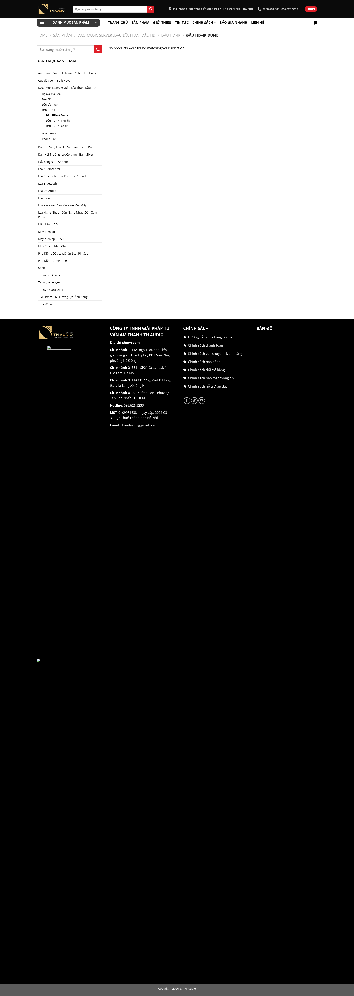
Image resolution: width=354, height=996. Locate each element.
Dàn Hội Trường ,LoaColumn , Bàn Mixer (65, 154)
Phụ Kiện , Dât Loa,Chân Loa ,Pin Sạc (63, 253)
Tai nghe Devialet (50, 275)
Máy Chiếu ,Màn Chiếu (53, 246)
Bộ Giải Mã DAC (51, 94)
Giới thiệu (162, 22)
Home (42, 35)
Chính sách (202, 22)
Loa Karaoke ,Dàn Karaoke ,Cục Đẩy (62, 205)
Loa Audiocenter (49, 169)
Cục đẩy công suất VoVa (54, 80)
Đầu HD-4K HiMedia (58, 120)
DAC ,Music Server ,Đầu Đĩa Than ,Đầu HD (116, 35)
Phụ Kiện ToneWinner (53, 261)
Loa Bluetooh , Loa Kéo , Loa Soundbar (64, 176)
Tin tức (182, 22)
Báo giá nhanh (233, 22)
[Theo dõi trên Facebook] (187, 400)
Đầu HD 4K (170, 35)
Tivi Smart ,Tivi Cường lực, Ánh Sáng (63, 297)
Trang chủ (118, 22)
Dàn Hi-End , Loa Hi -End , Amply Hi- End (66, 147)
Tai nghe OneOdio (50, 290)
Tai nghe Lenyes (49, 282)
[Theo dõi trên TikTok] (194, 400)
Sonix (41, 268)
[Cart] (315, 22)
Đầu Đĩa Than (50, 104)
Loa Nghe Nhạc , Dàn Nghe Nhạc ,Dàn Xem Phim (67, 214)
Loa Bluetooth (47, 183)
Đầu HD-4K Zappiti (57, 126)
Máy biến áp (46, 232)
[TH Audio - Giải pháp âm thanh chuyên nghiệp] (52, 9)
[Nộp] (150, 9)
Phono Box (49, 139)
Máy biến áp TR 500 (51, 239)
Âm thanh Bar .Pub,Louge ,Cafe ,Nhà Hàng (67, 73)
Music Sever (49, 133)
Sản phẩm (141, 22)
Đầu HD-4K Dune (57, 115)
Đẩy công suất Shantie (53, 162)
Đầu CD (46, 99)
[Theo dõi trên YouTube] (201, 400)
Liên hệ (257, 22)
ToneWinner (46, 304)
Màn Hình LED (48, 224)
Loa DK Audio (47, 191)
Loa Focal (44, 198)
